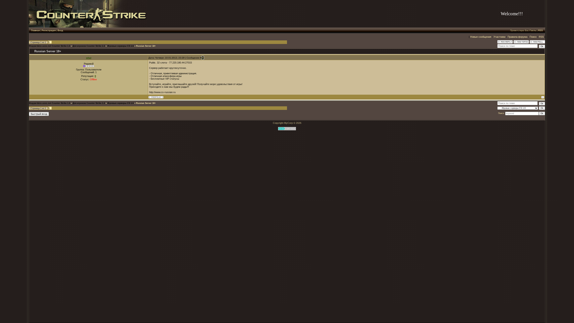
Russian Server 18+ (146, 46)
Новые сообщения (480, 36)
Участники (499, 36)
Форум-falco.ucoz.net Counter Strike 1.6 (49, 46)
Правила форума (517, 36)
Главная (35, 30)
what (88, 58)
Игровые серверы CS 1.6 (120, 46)
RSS (540, 30)
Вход (60, 30)
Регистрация (49, 30)
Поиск (533, 36)
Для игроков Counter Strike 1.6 (89, 46)
